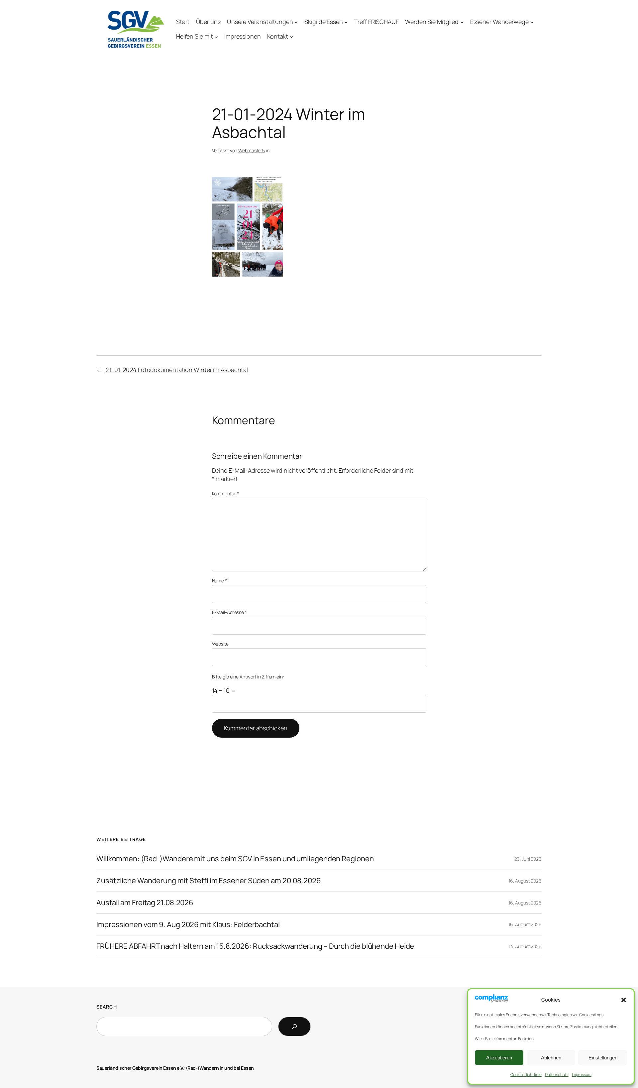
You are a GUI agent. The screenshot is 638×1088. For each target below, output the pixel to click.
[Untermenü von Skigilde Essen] (346, 22)
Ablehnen (551, 1057)
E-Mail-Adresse (229, 612)
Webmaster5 (251, 150)
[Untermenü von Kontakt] (291, 37)
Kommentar (225, 493)
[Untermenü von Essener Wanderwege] (532, 22)
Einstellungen (602, 1057)
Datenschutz (557, 1074)
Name (219, 580)
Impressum (581, 1074)
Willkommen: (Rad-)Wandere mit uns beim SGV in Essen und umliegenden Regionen (234, 859)
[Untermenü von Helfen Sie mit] (216, 37)
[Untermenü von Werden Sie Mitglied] (462, 22)
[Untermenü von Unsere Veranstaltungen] (296, 22)
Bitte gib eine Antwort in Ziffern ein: (248, 676)
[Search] (294, 1026)
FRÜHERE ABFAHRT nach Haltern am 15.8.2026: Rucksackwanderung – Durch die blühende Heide (255, 946)
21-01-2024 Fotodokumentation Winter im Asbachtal (177, 370)
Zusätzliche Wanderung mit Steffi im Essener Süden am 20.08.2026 (208, 881)
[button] (623, 1000)
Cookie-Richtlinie (525, 1074)
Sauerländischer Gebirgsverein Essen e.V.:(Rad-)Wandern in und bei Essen (175, 1068)
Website (220, 644)
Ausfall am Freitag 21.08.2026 (144, 903)
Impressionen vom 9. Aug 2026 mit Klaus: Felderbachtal (188, 924)
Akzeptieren (499, 1057)
